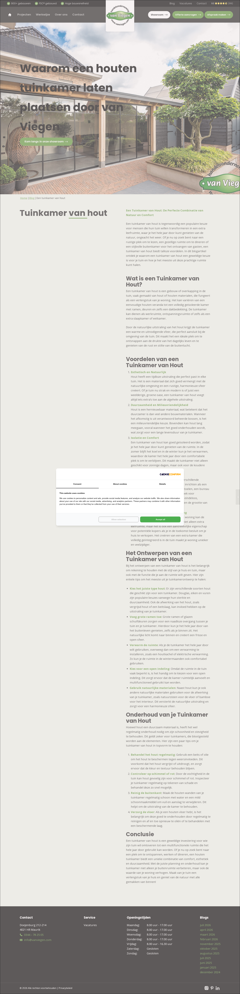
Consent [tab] (77, 484)
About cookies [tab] (120, 484)
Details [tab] (162, 484)
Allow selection (118, 519)
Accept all (160, 519)
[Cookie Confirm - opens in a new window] (170, 474)
